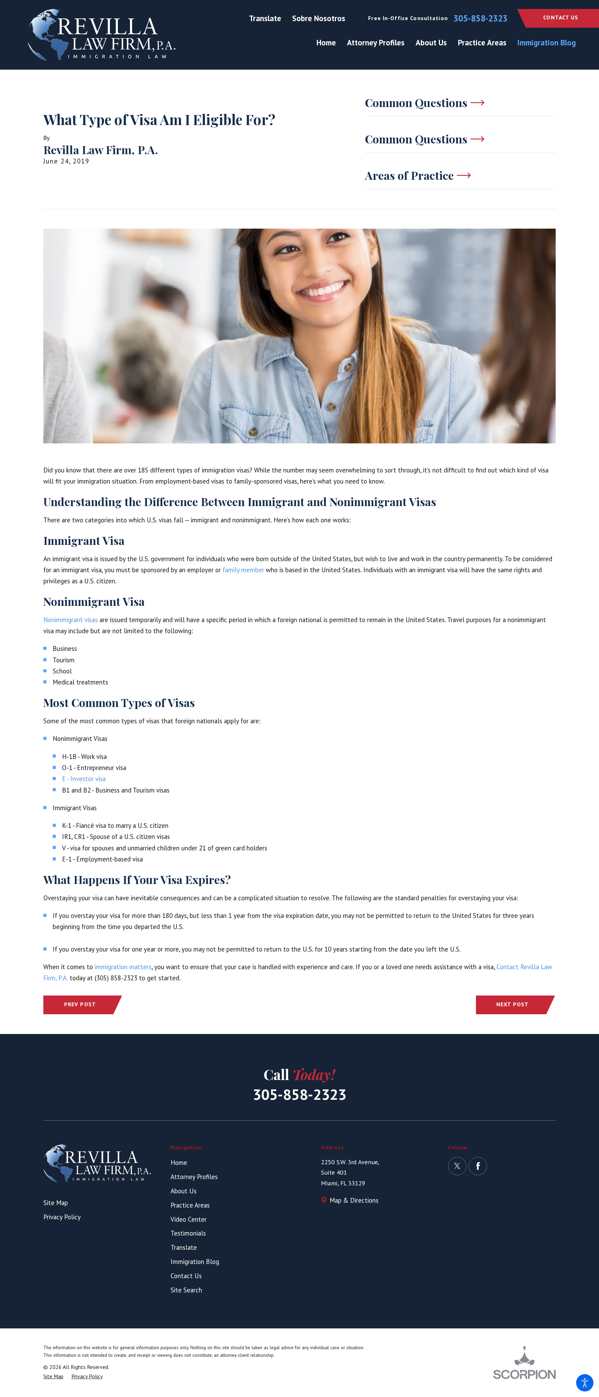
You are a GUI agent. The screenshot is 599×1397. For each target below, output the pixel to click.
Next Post (512, 1004)
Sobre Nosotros (318, 18)
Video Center (189, 1219)
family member (243, 570)
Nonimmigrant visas (70, 620)
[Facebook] (478, 1166)
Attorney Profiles (194, 1177)
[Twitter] (457, 1166)
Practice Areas (190, 1205)
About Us (184, 1191)
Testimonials (188, 1233)
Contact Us (560, 17)
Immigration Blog (195, 1261)
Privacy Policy (62, 1217)
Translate (265, 18)
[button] (584, 1382)
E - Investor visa (84, 779)
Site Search (186, 1290)
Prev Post (80, 1004)
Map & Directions (354, 1200)
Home (179, 1162)
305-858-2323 (480, 18)
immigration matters (123, 967)
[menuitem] (328, 42)
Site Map (55, 1203)
